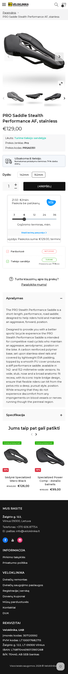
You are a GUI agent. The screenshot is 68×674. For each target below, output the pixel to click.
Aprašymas (14, 298)
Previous (8, 56)
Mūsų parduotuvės (16, 602)
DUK (6, 613)
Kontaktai (9, 607)
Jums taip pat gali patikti (34, 428)
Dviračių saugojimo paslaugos (23, 585)
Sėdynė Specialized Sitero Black (18, 479)
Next (59, 56)
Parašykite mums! (34, 284)
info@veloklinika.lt (28, 531)
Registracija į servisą (16, 590)
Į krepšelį (44, 186)
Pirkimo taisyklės (14, 557)
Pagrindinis (9, 12)
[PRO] (15, 98)
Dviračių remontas (15, 579)
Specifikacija (15, 415)
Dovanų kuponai (14, 596)
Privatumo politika (15, 562)
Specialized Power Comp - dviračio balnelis (50, 481)
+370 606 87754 (27, 527)
